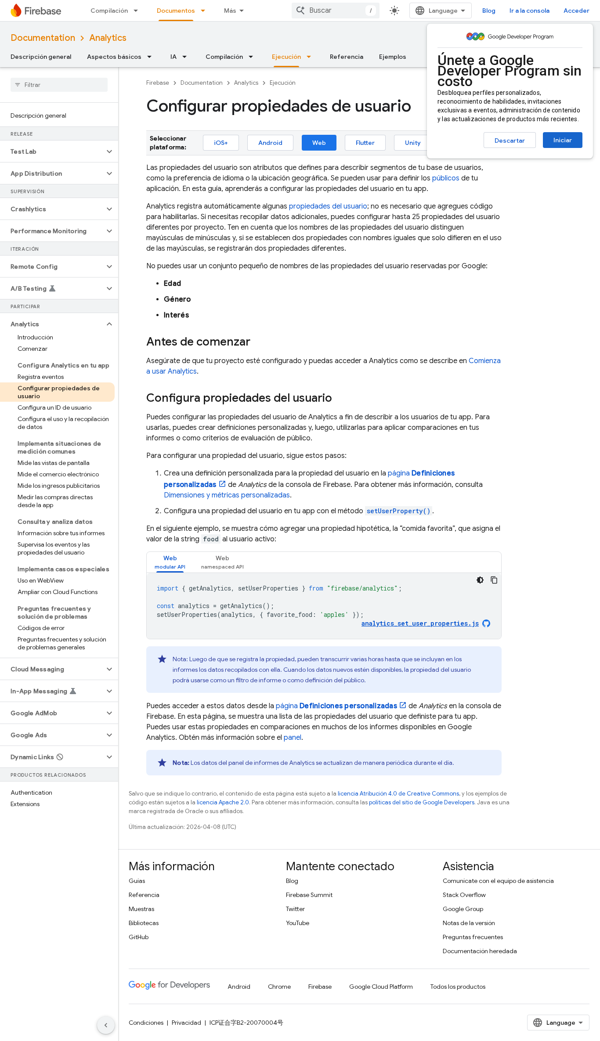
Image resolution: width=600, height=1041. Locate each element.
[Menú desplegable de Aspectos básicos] (152, 56)
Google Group (463, 909)
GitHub (138, 937)
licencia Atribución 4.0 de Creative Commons (398, 793)
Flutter (365, 143)
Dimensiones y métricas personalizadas (227, 495)
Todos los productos (457, 987)
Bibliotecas (144, 923)
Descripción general (41, 57)
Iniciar (562, 140)
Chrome (279, 987)
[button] (52, 151)
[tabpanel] (324, 606)
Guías (137, 881)
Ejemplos (392, 57)
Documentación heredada (480, 951)
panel (292, 737)
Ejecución (286, 57)
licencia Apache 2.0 (223, 802)
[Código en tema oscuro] (480, 580)
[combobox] (336, 10)
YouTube (297, 923)
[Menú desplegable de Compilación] (138, 10)
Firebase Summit (309, 895)
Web (319, 143)
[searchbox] (59, 85)
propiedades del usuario (328, 206)
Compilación (109, 10)
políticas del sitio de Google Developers (421, 802)
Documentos (176, 10)
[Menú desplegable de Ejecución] (311, 56)
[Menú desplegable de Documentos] (205, 10)
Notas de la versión (469, 923)
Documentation (43, 37)
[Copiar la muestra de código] (494, 580)
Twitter (295, 909)
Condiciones (146, 1022)
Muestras (141, 909)
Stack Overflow (464, 895)
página (336, 706)
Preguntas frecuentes (473, 937)
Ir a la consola (529, 10)
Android (270, 143)
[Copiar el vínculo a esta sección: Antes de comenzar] (259, 342)
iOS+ (221, 143)
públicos (445, 178)
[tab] (170, 562)
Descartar (510, 140)
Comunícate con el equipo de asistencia (498, 881)
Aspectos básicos (114, 57)
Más (230, 10)
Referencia (346, 57)
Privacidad (186, 1022)
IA (173, 57)
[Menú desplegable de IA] (187, 56)
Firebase (157, 82)
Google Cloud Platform (381, 987)
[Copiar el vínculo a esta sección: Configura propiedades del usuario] (341, 398)
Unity (413, 143)
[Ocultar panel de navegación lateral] (106, 1025)
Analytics (108, 37)
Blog (488, 10)
